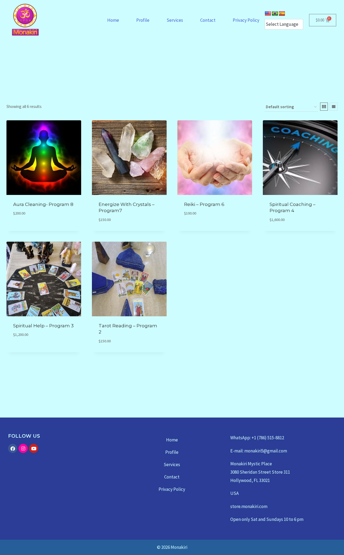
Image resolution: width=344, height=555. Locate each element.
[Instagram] (23, 448)
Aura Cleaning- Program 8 (43, 204)
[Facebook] (12, 448)
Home (113, 20)
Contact (208, 20)
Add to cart (25, 229)
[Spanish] (282, 13)
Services (175, 20)
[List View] (334, 107)
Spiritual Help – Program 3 (43, 325)
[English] (268, 13)
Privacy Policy (246, 20)
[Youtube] (33, 448)
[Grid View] (324, 107)
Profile (142, 20)
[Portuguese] (275, 13)
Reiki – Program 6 (204, 204)
